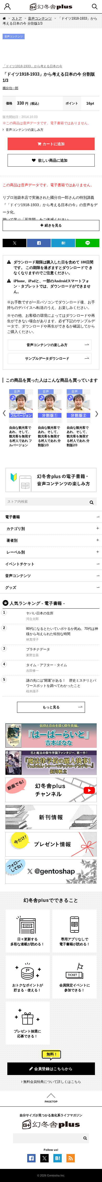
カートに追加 (54, 144)
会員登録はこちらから (53, 1069)
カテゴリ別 (16, 529)
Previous (4, 414)
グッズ (10, 587)
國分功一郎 (10, 88)
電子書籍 (12, 517)
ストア (17, 18)
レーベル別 (16, 552)
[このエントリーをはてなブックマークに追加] (57, 1159)
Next (97, 414)
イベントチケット (20, 564)
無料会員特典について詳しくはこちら (52, 1082)
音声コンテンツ (40, 18)
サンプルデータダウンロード (47, 358)
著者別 (12, 540)
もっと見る (51, 707)
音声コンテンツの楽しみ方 (24, 130)
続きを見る (53, 225)
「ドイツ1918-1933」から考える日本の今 (32, 66)
